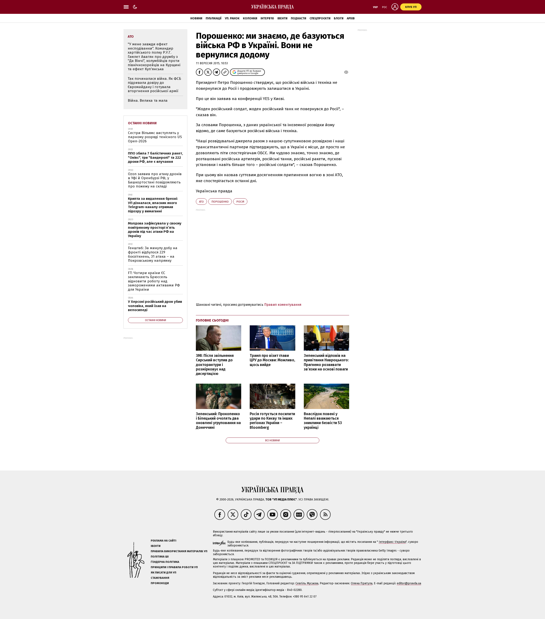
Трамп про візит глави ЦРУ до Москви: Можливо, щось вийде (272, 360)
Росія (240, 201)
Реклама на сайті (163, 540)
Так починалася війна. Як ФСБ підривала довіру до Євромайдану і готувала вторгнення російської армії (154, 84)
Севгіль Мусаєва (306, 583)
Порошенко (220, 201)
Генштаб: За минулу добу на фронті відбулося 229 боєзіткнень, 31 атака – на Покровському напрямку (152, 254)
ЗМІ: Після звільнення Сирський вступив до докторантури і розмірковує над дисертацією (215, 364)
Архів (351, 18)
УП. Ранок (232, 18)
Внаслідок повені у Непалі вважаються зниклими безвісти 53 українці (323, 421)
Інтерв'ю (267, 18)
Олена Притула (361, 583)
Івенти (282, 18)
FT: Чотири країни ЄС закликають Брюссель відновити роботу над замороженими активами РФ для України (154, 281)
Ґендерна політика (165, 561)
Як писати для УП (163, 572)
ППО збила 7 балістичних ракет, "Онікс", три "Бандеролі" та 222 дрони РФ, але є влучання (155, 157)
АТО (201, 201)
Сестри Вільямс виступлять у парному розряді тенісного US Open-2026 (155, 137)
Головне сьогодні (212, 320)
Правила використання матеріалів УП (179, 551)
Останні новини (142, 123)
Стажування (160, 577)
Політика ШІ (160, 556)
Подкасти (298, 18)
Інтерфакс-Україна (392, 542)
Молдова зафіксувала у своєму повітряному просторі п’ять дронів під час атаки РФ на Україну (154, 229)
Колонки (250, 18)
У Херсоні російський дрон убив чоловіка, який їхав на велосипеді (155, 305)
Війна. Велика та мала (148, 100)
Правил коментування (282, 305)
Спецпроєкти (320, 18)
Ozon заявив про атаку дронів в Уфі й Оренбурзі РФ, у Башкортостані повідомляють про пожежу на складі (155, 180)
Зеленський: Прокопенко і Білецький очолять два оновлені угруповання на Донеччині (218, 421)
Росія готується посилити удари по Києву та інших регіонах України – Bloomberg (272, 421)
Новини (196, 18)
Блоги (338, 18)
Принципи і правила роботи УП (174, 567)
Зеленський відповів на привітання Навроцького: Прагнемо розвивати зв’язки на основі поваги (326, 362)
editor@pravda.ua (409, 583)
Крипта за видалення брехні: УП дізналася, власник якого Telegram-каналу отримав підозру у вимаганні (153, 204)
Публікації (213, 18)
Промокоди (160, 583)
